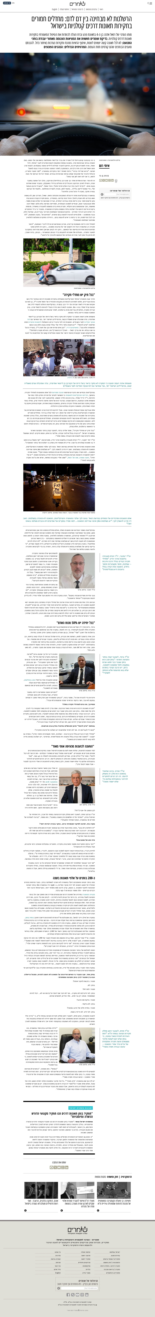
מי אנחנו (58, 1252)
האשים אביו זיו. (72, 327)
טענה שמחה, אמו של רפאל (78, 457)
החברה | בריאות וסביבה (112, 1269)
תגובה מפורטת (57, 392)
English (58, 1273)
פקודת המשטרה (88, 894)
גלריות (88, 1269)
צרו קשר (58, 1266)
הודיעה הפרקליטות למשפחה (77, 395)
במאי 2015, (29, 917)
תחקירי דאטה (85, 1259)
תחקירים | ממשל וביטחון (111, 1259)
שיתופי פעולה (85, 1252)
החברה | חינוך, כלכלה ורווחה (110, 1266)
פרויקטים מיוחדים (84, 1262)
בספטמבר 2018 (51, 782)
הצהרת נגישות (56, 1259)
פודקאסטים (86, 1266)
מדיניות (58, 1255)
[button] (149, 3)
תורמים (58, 1262)
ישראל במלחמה (115, 1252)
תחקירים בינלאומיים (113, 1273)
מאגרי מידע (86, 1273)
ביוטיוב (69, 377)
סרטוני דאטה (85, 1255)
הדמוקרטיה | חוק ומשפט (111, 1262)
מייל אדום (57, 1269)
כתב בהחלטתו (29, 680)
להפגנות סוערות (34, 322)
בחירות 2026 (115, 1255)
